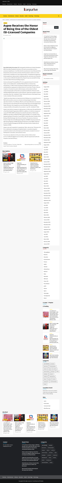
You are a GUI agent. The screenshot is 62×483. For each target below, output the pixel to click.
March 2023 (46, 185)
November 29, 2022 (7, 35)
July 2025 (46, 118)
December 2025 (47, 106)
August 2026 (46, 86)
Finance (45, 261)
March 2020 (46, 239)
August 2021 (46, 231)
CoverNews (34, 481)
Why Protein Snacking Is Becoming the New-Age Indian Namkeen (51, 69)
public (45, 286)
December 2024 (47, 135)
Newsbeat (46, 276)
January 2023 (46, 190)
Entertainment (9, 4)
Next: (33, 143)
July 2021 (46, 234)
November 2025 (47, 108)
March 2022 (46, 214)
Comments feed (47, 405)
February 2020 (47, 241)
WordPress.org (47, 408)
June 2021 (46, 236)
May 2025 (46, 123)
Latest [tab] (45, 302)
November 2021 (47, 224)
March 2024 (46, 156)
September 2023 (47, 171)
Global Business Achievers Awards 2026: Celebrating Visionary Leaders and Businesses (35, 166)
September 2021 (47, 229)
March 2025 (46, 127)
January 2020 (46, 243)
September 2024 (47, 142)
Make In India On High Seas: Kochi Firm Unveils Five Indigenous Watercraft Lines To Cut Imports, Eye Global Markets (8, 166)
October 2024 (47, 140)
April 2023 (46, 183)
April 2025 (46, 125)
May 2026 (46, 94)
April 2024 (46, 154)
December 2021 (47, 222)
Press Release (46, 283)
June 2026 (46, 91)
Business (4, 4)
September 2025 (47, 113)
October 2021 (47, 227)
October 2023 (47, 169)
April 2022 (46, 212)
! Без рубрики (47, 252)
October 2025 (47, 111)
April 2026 (46, 96)
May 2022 (46, 210)
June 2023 (46, 178)
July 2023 (46, 176)
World (45, 298)
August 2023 (46, 173)
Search (44, 23)
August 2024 (46, 144)
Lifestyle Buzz (46, 269)
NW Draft (46, 278)
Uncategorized (47, 295)
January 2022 (46, 219)
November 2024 (47, 137)
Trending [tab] (46, 306)
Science (45, 288)
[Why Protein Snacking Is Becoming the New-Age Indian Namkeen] (46, 355)
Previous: (12, 144)
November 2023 (47, 166)
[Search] (58, 16)
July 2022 (46, 205)
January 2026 (46, 103)
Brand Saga (29, 4)
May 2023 (46, 181)
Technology (34, 4)
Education (20, 4)
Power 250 (46, 281)
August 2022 (46, 202)
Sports (45, 290)
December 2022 (47, 193)
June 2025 (46, 120)
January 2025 (46, 132)
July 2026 (46, 89)
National (45, 271)
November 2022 (47, 195)
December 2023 (47, 164)
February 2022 (47, 217)
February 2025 (47, 130)
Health (24, 4)
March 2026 (46, 98)
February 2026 (47, 101)
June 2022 (46, 207)
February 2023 (47, 188)
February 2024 (47, 159)
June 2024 (46, 149)
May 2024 (46, 152)
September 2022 (47, 200)
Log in (45, 401)
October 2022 (47, 198)
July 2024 (46, 147)
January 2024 (46, 161)
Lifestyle (15, 4)
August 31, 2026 (6, 172)
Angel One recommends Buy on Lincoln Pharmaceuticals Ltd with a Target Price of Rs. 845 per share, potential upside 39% (22, 167)
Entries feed (46, 403)
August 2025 (46, 115)
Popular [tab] (51, 302)
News (45, 273)
